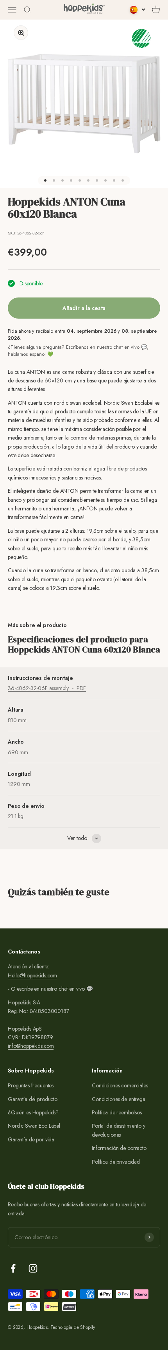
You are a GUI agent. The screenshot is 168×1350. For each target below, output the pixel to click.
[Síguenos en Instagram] (33, 1268)
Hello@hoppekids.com (32, 975)
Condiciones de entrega (118, 1099)
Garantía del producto (32, 1099)
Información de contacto (119, 1148)
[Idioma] (137, 10)
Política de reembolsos (117, 1112)
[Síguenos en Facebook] (13, 1268)
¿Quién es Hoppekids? (33, 1112)
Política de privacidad (116, 1162)
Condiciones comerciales (120, 1085)
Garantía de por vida (31, 1139)
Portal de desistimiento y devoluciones (118, 1130)
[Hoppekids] (84, 10)
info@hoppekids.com (31, 1046)
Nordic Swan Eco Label (34, 1126)
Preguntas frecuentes (31, 1085)
